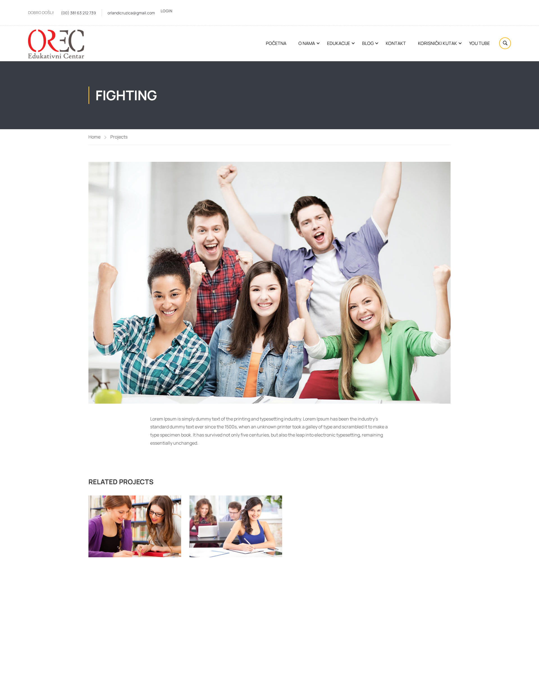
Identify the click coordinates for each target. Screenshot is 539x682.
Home (94, 137)
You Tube (479, 43)
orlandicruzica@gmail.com (131, 12)
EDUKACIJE (338, 43)
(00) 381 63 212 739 (78, 12)
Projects (118, 137)
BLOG (368, 43)
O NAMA (306, 43)
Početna (276, 43)
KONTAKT (396, 43)
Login (166, 10)
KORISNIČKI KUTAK (437, 43)
